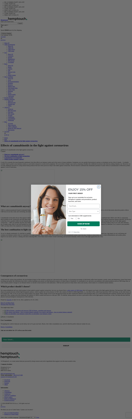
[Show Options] (98, 211)
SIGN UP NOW (83, 224)
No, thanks (83, 229)
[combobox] (83, 211)
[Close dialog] (98, 186)
